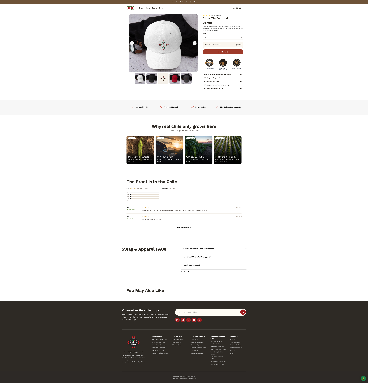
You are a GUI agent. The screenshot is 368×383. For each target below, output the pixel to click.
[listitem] (177, 320)
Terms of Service (184, 378)
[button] (240, 8)
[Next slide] (364, 2)
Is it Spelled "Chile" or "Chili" (216, 357)
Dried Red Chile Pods (158, 342)
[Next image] (195, 43)
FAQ (231, 356)
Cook (148, 8)
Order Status (195, 339)
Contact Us (194, 350)
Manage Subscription (197, 353)
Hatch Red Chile (176, 342)
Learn (154, 8)
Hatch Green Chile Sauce (159, 345)
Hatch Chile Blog (235, 342)
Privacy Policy (175, 378)
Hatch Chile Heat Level (217, 346)
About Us (232, 339)
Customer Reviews (235, 345)
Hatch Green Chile (177, 339)
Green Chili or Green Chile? (218, 361)
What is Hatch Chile (216, 341)
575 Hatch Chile (176, 345)
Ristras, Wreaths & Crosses (160, 353)
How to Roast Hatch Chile (218, 349)
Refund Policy (192, 378)
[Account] (237, 8)
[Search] (233, 8)
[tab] (140, 78)
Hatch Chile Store (181, 376)
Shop (141, 8)
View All (186, 272)
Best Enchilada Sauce (158, 347)
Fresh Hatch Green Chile (159, 339)
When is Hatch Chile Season (216, 353)
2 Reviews (217, 15)
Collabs (232, 353)
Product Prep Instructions (198, 347)
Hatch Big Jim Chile (158, 350)
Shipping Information (197, 342)
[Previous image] (132, 43)
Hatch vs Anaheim (215, 344)
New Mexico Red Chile (217, 364)
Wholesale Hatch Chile (236, 347)
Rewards (232, 350)
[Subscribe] (243, 312)
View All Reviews (183, 227)
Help (161, 8)
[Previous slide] (4, 2)
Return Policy (195, 345)
